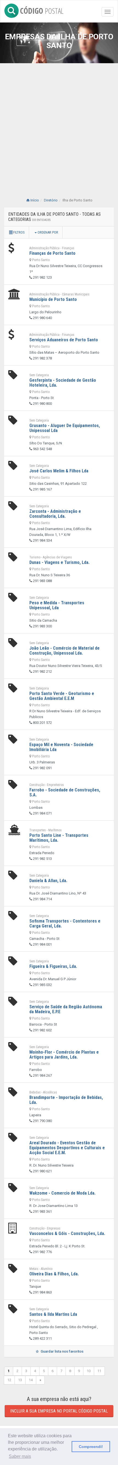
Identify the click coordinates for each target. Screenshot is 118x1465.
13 (20, 1380)
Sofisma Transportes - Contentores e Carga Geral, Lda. (64, 923)
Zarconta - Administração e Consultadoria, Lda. (55, 514)
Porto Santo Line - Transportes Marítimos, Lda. (58, 838)
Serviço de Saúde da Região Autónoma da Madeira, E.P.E (65, 1009)
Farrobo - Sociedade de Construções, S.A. (64, 792)
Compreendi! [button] (91, 1446)
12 (9, 1380)
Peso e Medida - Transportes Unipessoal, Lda (56, 605)
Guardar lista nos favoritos (61, 1351)
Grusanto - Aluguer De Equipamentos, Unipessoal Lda (64, 428)
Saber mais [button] (20, 1456)
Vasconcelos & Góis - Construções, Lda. (67, 1233)
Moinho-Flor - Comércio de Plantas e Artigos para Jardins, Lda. (64, 1054)
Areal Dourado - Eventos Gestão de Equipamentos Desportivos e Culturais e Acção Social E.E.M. (67, 1147)
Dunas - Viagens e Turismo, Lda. (59, 562)
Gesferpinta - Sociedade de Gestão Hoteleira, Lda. (62, 383)
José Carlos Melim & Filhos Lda (58, 470)
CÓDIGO (41, 9)
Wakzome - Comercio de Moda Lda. (62, 1193)
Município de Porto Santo (53, 299)
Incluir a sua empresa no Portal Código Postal (59, 1411)
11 (99, 1371)
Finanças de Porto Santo (52, 253)
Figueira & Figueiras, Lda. (53, 966)
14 (31, 1380)
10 (89, 1371)
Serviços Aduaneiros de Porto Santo (63, 339)
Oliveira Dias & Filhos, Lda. (54, 1273)
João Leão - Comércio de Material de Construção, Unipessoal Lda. (64, 651)
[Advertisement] (59, 133)
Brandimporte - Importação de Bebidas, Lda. (66, 1100)
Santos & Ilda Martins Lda (53, 1314)
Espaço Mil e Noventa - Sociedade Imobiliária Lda (61, 747)
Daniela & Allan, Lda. (48, 880)
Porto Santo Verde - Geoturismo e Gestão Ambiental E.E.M (61, 696)
